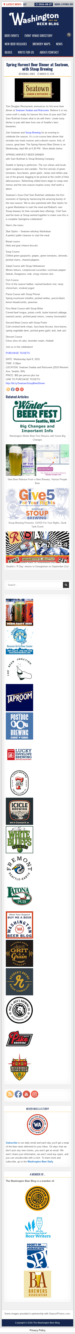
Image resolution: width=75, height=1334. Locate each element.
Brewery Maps (41, 44)
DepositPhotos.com (59, 1313)
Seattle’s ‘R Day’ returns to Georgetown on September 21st (37, 566)
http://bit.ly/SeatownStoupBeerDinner (25, 383)
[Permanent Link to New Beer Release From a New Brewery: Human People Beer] (37, 460)
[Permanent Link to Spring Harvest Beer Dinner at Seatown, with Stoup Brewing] (37, 90)
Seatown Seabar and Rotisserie (32, 110)
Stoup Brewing (33, 132)
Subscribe (11, 1142)
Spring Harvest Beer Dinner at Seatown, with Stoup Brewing (37, 67)
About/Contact (49, 52)
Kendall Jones (28, 74)
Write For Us (26, 52)
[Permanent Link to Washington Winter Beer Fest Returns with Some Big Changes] (37, 416)
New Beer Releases (16, 44)
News (59, 44)
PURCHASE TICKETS (18, 353)
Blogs (8, 52)
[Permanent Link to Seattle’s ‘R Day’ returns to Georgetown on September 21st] (37, 547)
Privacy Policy (38, 1330)
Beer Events (12, 35)
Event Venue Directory (38, 35)
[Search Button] (69, 35)
